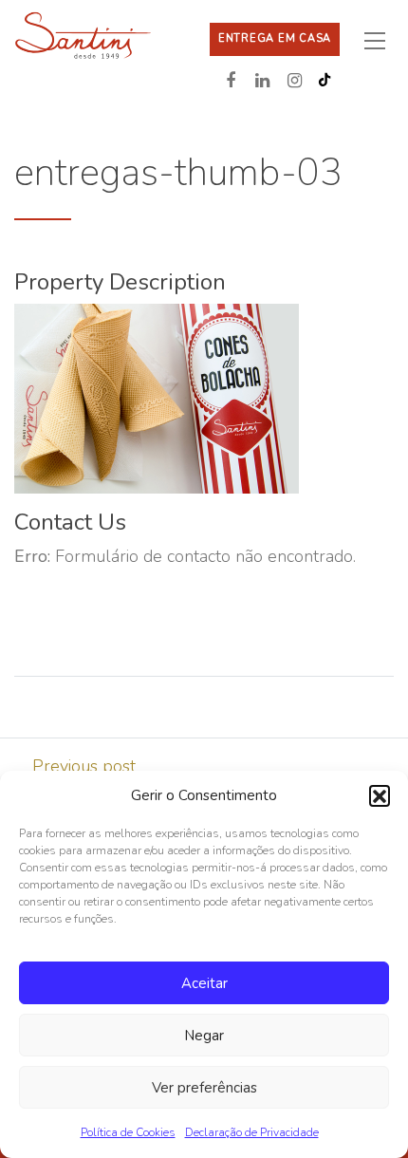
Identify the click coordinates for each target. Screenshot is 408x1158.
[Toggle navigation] (382, 39)
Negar (204, 1035)
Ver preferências (204, 1087)
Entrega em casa (274, 38)
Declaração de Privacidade (252, 1132)
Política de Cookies (128, 1132)
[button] (379, 795)
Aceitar (204, 983)
